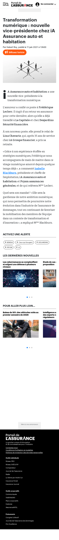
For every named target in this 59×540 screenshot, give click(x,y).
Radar (8, 474)
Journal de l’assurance (14, 471)
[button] (27, 297)
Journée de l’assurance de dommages (20, 521)
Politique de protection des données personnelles (24, 452)
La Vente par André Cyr (14, 477)
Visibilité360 (10, 497)
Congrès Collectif (12, 517)
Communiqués (11, 494)
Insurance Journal (12, 484)
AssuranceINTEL (11, 507)
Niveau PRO (10, 461)
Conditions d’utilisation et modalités (19, 450)
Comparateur (11, 468)
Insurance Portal (12, 481)
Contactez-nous (12, 448)
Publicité (9, 504)
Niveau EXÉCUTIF (12, 464)
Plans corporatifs (12, 501)
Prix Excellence (11, 524)
